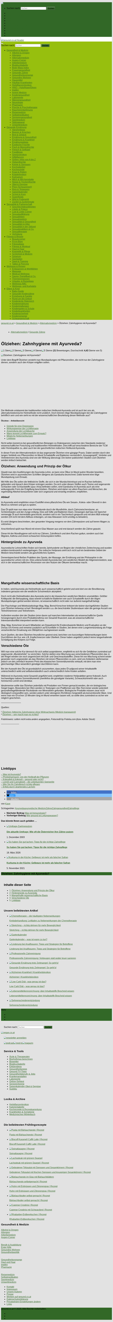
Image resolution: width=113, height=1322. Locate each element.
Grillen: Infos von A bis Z (24, 159)
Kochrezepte (18, 169)
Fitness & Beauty (15, 28)
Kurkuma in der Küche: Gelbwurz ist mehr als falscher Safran (38, 863)
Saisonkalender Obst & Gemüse (25, 1086)
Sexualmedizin (19, 219)
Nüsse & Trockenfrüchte (24, 182)
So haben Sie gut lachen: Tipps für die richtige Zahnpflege (37, 847)
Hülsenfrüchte (19, 162)
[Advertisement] (56, 385)
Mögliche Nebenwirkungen (20, 436)
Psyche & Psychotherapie (24, 107)
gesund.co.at (7, 323)
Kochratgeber (18, 167)
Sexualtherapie (19, 231)
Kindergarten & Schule (23, 308)
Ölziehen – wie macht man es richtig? (20, 714)
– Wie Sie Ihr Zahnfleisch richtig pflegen (20, 784)
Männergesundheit (21, 100)
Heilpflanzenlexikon (22, 85)
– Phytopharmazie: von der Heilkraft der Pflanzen (25, 777)
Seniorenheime (16, 1084)
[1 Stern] (5, 350)
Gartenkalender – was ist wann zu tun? (28, 939)
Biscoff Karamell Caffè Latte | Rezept (27, 1144)
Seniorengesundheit (22, 117)
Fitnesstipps (18, 244)
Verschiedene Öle (20, 898)
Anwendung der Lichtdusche (21, 431)
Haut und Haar (8, 1262)
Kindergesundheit (20, 95)
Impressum (12, 1289)
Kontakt (10, 1287)
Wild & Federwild (20, 199)
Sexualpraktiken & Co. (23, 229)
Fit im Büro (17, 241)
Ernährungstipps (20, 142)
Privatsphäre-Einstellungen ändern (24, 1301)
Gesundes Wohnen (21, 77)
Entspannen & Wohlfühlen (25, 269)
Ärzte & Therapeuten (19, 1056)
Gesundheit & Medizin (17, 15)
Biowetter (14, 1061)
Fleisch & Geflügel (21, 149)
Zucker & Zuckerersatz (23, 202)
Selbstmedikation (20, 115)
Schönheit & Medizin (22, 254)
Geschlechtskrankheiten (24, 207)
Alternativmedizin (20, 58)
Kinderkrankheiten (21, 311)
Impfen (15, 90)
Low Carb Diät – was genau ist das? (27, 986)
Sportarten (17, 259)
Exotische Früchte (21, 145)
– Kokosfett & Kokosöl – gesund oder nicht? (22, 779)
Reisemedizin (19, 112)
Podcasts (11, 35)
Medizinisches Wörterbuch (22, 1114)
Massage (16, 271)
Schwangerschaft (20, 318)
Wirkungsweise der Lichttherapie (23, 428)
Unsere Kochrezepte (17, 20)
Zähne (49, 808)
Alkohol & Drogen (20, 53)
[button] (12, 792)
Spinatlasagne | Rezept (20, 1153)
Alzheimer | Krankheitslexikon (23, 977)
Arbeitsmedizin (19, 63)
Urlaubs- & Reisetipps (23, 281)
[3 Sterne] (26, 350)
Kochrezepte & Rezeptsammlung (25, 1109)
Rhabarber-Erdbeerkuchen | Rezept (26, 1219)
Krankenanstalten (18, 1076)
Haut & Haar (18, 249)
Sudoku (13, 1089)
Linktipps (11, 438)
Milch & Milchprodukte (23, 179)
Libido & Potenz (20, 209)
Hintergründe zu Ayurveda (24, 893)
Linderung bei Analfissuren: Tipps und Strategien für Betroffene (40, 949)
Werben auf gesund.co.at (19, 1297)
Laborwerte (17, 97)
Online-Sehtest (16, 1081)
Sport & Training (20, 261)
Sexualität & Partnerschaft (19, 25)
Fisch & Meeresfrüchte (23, 147)
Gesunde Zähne (20, 72)
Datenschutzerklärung (17, 1299)
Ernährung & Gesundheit (24, 137)
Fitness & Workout (21, 246)
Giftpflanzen (18, 157)
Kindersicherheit (20, 313)
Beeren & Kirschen (21, 132)
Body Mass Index (20, 68)
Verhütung (17, 234)
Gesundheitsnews (18, 1069)
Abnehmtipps (18, 130)
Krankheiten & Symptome (21, 1112)
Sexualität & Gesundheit (24, 221)
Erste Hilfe (6, 1247)
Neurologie (17, 102)
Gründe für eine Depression (20, 426)
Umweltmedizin (19, 125)
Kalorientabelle (16, 1107)
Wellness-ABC (19, 284)
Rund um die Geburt (22, 298)
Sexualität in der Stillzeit (24, 226)
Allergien (16, 55)
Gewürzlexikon (19, 154)
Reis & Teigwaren (20, 189)
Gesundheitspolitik (10, 1252)
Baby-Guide (18, 291)
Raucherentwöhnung (22, 110)
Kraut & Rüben (19, 172)
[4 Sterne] (36, 350)
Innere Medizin (19, 92)
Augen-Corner (19, 60)
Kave (7, 803)
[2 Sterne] (15, 350)
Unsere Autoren (14, 1292)
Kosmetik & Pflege (21, 251)
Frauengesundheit (21, 70)
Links (9, 1304)
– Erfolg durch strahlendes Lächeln (18, 787)
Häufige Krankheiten (22, 82)
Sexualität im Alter (21, 224)
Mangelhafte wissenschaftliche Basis (30, 895)
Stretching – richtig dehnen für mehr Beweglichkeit (33, 930)
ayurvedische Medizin (35, 808)
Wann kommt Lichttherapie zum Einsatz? (26, 433)
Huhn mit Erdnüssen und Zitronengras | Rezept (32, 1191)
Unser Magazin (14, 23)
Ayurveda (19, 808)
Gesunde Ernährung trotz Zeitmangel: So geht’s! (32, 967)
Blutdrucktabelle (20, 65)
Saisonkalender (20, 192)
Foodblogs (17, 152)
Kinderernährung (20, 303)
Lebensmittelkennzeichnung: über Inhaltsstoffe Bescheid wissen (40, 996)
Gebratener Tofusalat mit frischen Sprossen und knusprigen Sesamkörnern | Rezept (50, 1172)
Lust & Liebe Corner (22, 212)
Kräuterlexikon (19, 174)
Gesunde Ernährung (16, 18)
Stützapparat (18, 122)
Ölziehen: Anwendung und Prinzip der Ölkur (33, 890)
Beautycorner (18, 239)
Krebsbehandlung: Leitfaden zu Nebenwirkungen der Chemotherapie (43, 921)
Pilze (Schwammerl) (22, 187)
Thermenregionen (21, 279)
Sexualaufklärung (20, 214)
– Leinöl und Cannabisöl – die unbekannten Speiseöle (27, 782)
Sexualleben (18, 217)
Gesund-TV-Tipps (18, 1071)
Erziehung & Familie (22, 296)
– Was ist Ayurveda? (11, 774)
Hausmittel (17, 80)
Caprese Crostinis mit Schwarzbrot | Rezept (30, 1210)
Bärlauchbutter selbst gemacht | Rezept (28, 1200)
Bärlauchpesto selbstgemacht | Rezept (28, 1181)
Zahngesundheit (60, 808)
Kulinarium (17, 177)
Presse (10, 1294)
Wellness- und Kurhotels (24, 286)
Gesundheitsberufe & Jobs (22, 1074)
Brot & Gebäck (19, 135)
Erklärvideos (15, 1066)
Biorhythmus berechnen (21, 1059)
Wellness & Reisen (16, 30)
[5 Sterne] (47, 350)
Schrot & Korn (19, 194)
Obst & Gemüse (20, 184)
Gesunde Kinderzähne (23, 294)
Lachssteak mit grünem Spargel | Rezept (29, 1163)
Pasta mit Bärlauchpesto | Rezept (25, 1135)
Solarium (16, 256)
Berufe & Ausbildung (11, 1245)
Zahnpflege (73, 808)
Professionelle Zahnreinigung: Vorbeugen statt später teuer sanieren (42, 958)
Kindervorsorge (19, 316)
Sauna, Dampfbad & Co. (24, 276)
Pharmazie (17, 105)
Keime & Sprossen (21, 164)
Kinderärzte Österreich (23, 301)
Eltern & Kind (13, 33)
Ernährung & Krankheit (23, 140)
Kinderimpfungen (20, 306)
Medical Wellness (20, 274)
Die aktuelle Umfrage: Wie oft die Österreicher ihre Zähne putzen (40, 832)
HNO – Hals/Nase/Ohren (24, 87)
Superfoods (17, 197)
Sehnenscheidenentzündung (23, 1005)
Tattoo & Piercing (20, 264)
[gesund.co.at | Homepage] (8, 3)
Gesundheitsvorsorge (22, 75)
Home (10, 13)
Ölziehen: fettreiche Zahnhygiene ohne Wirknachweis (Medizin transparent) (39, 712)
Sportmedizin (18, 120)
